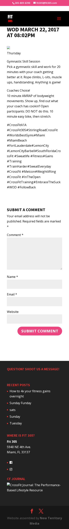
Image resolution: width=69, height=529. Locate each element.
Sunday (15, 416)
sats (13, 410)
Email (12, 294)
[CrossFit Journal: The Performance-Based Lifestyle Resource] (34, 490)
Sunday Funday (20, 403)
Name (12, 277)
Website (13, 312)
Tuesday (16, 423)
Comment (15, 235)
